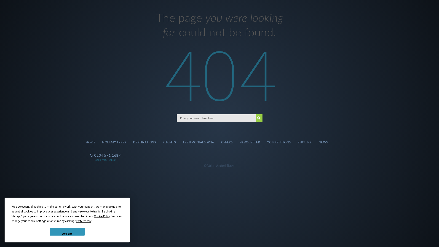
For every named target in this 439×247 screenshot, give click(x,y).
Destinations (144, 142)
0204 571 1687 (105, 152)
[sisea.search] (259, 118)
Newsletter (249, 142)
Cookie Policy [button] (102, 216)
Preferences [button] (83, 221)
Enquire (305, 142)
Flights (169, 142)
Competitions (279, 142)
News (323, 142)
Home (90, 142)
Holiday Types (114, 142)
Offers (227, 142)
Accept (67, 233)
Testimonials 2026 (198, 142)
